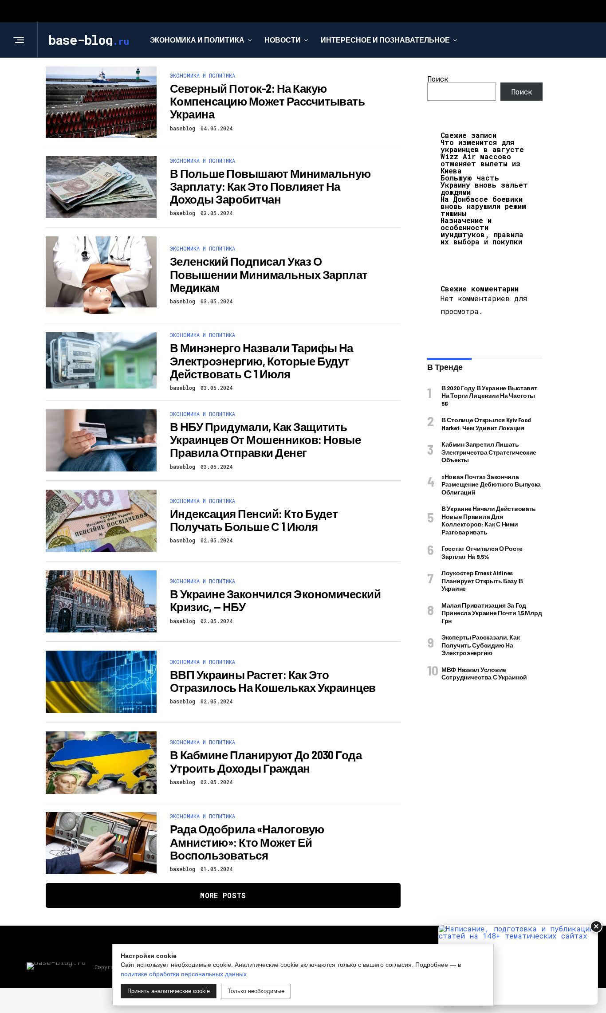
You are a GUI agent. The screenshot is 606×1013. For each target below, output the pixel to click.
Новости (282, 39)
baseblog (182, 128)
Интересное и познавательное (385, 39)
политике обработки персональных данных (184, 974)
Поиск (438, 78)
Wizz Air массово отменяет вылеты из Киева (480, 163)
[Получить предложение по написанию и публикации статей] (518, 965)
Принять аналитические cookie (168, 991)
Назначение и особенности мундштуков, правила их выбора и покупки (482, 231)
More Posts (223, 895)
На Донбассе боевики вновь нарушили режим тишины (483, 206)
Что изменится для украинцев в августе (482, 145)
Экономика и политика (197, 39)
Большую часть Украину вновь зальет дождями (484, 184)
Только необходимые (256, 991)
